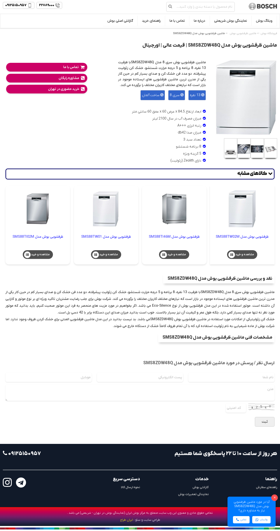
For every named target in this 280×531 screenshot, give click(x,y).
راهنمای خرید (151, 21)
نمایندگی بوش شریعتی (230, 21)
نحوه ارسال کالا (130, 487)
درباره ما (199, 21)
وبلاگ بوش (264, 21)
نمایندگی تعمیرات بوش (193, 494)
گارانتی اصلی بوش (120, 21)
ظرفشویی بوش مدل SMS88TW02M (242, 236)
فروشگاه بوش (269, 33)
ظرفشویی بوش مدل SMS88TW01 (106, 236)
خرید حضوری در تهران (63, 89)
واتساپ (263, 519)
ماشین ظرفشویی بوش (243, 33)
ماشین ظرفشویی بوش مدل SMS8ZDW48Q (199, 33)
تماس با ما (177, 21)
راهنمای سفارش (266, 487)
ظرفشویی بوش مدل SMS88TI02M (37, 236)
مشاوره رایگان (69, 78)
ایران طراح (126, 520)
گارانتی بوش (200, 487)
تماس (243, 519)
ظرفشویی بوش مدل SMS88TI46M (174, 236)
